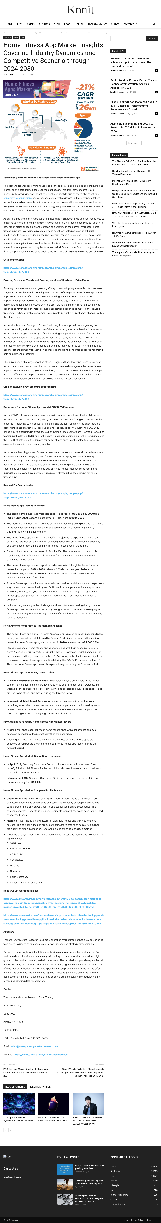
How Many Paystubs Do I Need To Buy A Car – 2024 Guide (134, 234)
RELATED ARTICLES (15, 1087)
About (148, 1220)
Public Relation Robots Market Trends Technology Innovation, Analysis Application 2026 (133, 84)
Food (67, 24)
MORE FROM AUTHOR (40, 1087)
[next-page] (10, 1130)
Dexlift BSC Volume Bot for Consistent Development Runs (131, 182)
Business (44, 24)
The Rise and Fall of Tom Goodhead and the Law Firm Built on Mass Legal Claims (134, 163)
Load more (133, 143)
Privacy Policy (137, 1220)
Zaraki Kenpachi (13, 75)
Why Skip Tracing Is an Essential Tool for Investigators (132, 225)
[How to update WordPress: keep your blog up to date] (65, 1169)
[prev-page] (5, 1130)
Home (9, 24)
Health (79, 24)
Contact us (130, 24)
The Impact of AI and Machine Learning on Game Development (133, 254)
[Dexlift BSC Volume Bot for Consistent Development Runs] (53, 1104)
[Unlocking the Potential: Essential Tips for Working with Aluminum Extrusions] (65, 1199)
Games (31, 24)
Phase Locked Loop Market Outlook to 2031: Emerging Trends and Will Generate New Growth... (133, 105)
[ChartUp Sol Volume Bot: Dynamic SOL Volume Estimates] (19, 1104)
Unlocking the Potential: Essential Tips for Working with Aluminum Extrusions (89, 1199)
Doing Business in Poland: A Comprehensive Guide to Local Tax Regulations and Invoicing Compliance (134, 193)
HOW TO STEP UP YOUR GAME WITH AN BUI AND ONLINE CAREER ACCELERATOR (87, 1120)
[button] (154, 24)
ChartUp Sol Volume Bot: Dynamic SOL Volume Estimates (131, 173)
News (16, 37)
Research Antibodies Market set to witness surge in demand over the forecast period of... (131, 62)
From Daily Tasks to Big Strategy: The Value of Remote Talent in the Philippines (134, 205)
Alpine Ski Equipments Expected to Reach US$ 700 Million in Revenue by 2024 (132, 127)
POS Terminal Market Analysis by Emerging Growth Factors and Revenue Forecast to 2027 (25, 1072)
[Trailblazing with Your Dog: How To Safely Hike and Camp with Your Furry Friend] (65, 1184)
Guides (115, 24)
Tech (57, 24)
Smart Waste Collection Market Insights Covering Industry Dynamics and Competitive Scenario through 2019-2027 (80, 1072)
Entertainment (97, 24)
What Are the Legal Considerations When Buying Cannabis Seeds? (132, 244)
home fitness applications (17, 198)
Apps (19, 24)
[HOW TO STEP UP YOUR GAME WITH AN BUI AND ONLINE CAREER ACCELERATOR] (88, 1104)
